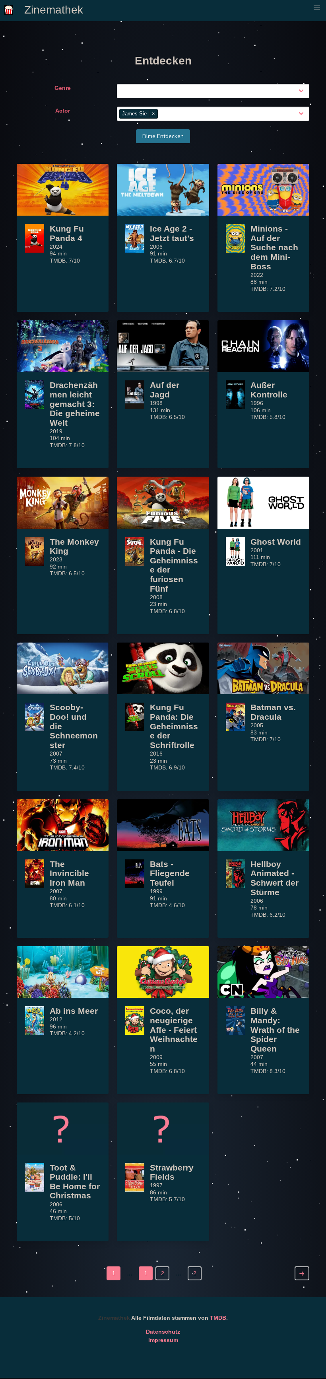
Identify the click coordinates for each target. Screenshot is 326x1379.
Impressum (163, 1340)
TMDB (218, 1318)
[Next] (302, 1273)
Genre (62, 88)
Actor (62, 110)
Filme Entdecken (163, 136)
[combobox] (214, 91)
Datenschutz (163, 1331)
